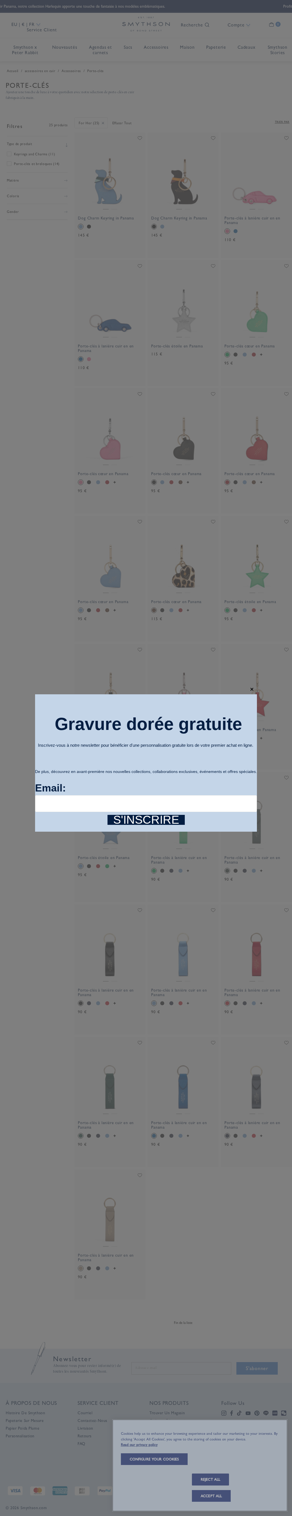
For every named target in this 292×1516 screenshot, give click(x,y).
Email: (50, 788)
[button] (252, 689)
